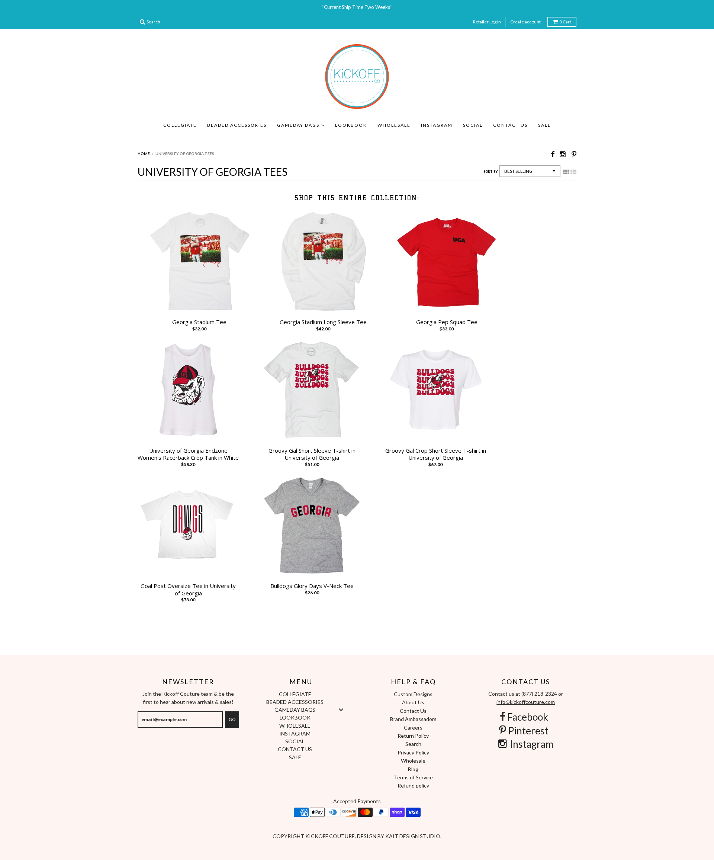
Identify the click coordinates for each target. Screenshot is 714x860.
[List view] (573, 172)
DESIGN (367, 836)
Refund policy (413, 785)
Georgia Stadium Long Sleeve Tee (323, 322)
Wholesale (413, 760)
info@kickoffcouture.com (525, 702)
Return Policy (413, 736)
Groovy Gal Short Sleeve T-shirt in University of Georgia (312, 454)
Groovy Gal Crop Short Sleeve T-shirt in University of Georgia (435, 454)
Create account (525, 22)
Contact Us (413, 711)
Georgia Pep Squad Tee (446, 322)
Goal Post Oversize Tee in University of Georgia (188, 589)
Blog (413, 769)
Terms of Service (413, 777)
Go (232, 719)
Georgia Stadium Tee (199, 322)
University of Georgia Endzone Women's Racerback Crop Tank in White (188, 454)
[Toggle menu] (341, 710)
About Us (413, 702)
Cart (565, 22)
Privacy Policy (413, 752)
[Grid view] (566, 172)
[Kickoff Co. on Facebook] (552, 154)
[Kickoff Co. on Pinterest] (574, 154)
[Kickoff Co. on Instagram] (563, 154)
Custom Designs (413, 694)
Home (144, 153)
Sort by (490, 171)
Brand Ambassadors (413, 719)
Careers (413, 727)
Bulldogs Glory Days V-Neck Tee (312, 585)
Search (413, 744)
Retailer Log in (487, 22)
